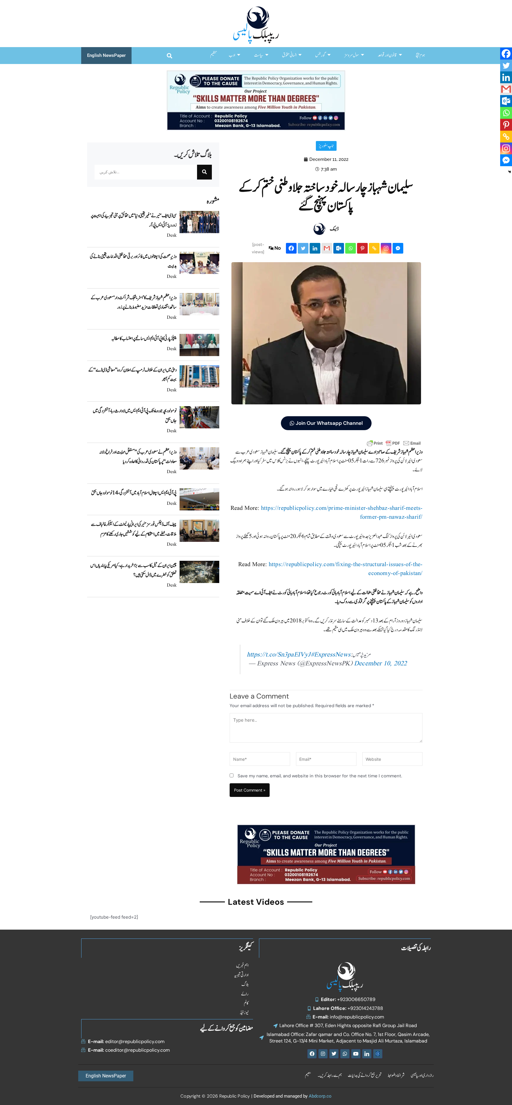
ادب (232, 55)
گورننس (320, 55)
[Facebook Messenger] (398, 248)
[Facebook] (291, 248)
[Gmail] (326, 248)
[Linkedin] (315, 248)
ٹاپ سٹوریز (326, 146)
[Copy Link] (374, 248)
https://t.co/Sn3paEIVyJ (279, 654)
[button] (169, 55)
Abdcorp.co (320, 1096)
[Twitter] (303, 248)
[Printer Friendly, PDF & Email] (394, 443)
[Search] (204, 172)
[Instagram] (386, 248)
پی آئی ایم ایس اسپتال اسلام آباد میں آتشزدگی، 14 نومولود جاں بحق (134, 493)
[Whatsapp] (350, 248)
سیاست (258, 55)
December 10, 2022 (380, 663)
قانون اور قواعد (387, 55)
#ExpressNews (331, 654)
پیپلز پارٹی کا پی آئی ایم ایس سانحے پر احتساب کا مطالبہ (144, 338)
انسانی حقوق (289, 55)
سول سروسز (351, 55)
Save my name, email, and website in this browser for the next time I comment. (320, 776)
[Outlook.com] (338, 248)
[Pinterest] (362, 248)
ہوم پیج (420, 55)
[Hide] (509, 171)
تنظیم (213, 55)
